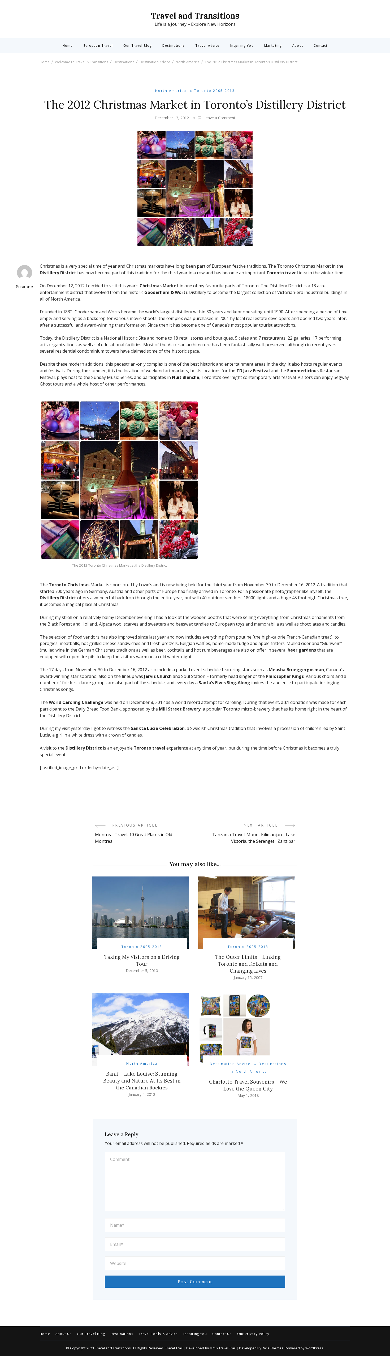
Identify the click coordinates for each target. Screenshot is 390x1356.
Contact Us (222, 1334)
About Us (63, 1334)
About (297, 45)
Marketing (273, 45)
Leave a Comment (219, 118)
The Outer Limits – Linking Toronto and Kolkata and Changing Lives (248, 964)
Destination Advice (230, 1064)
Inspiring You (242, 45)
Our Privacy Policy (253, 1334)
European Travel (98, 45)
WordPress (314, 1348)
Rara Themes (272, 1348)
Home (68, 45)
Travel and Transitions (195, 16)
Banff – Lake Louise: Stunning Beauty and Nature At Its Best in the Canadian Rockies (142, 1081)
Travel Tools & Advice (158, 1334)
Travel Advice (207, 45)
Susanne (24, 286)
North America (170, 90)
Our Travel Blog (137, 45)
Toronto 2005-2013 (214, 90)
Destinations (173, 45)
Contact (320, 45)
